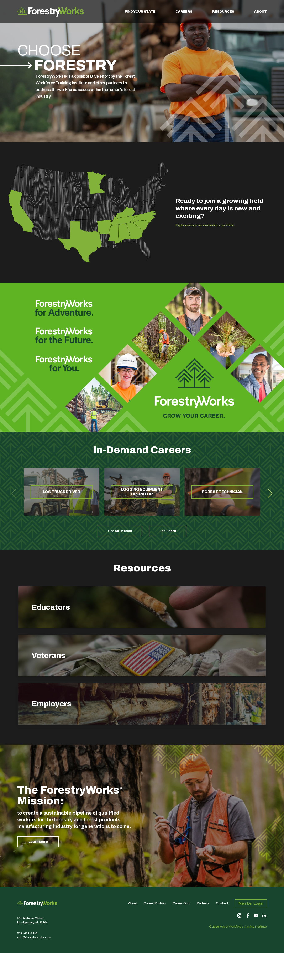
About (260, 11)
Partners (203, 903)
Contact (222, 903)
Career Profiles (155, 903)
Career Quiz (181, 903)
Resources (223, 11)
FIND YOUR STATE (140, 11)
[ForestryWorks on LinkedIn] (264, 915)
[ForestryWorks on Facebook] (247, 915)
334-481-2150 (27, 933)
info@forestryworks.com (34, 937)
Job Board (167, 531)
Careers (183, 11)
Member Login (250, 903)
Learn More (38, 841)
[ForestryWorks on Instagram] (239, 915)
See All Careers (120, 531)
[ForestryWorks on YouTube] (255, 915)
